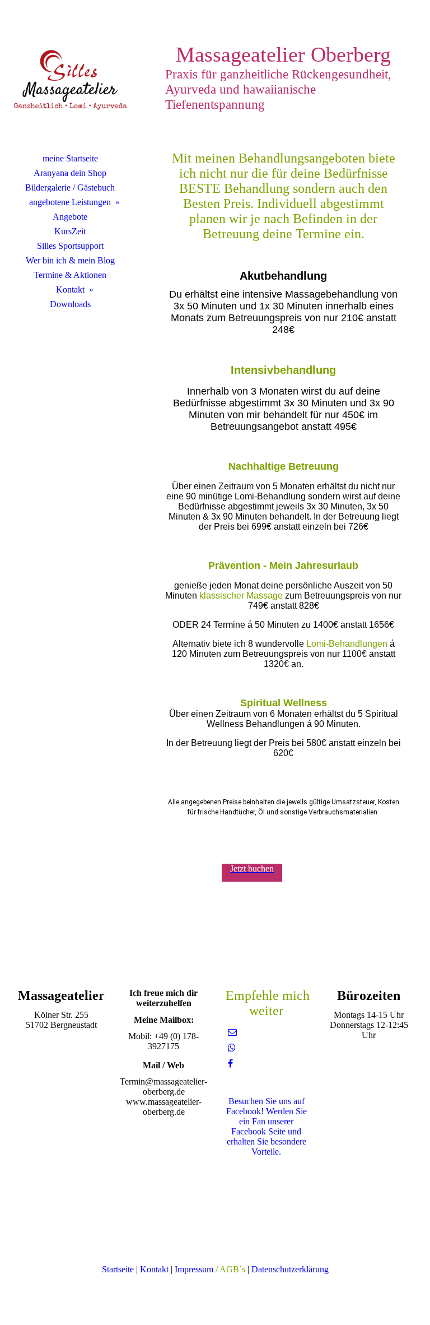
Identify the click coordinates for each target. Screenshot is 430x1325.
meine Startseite (70, 158)
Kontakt (70, 289)
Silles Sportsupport (70, 246)
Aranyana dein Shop (70, 173)
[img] (70, 81)
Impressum (194, 1269)
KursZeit (70, 231)
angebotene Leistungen (70, 202)
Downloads (70, 304)
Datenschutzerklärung (290, 1269)
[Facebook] (230, 1063)
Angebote (70, 216)
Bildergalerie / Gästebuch (70, 187)
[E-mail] (232, 1032)
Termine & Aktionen (70, 275)
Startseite (118, 1269)
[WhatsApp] (232, 1048)
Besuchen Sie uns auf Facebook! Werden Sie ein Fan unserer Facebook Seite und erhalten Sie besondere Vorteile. (266, 1126)
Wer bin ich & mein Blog (70, 260)
